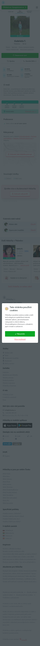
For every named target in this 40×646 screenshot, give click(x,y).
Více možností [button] (20, 339)
